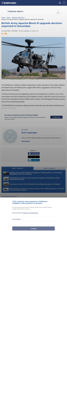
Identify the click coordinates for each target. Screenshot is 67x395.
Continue (33, 228)
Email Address (16, 219)
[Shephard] (8, 3)
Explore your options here (30, 213)
